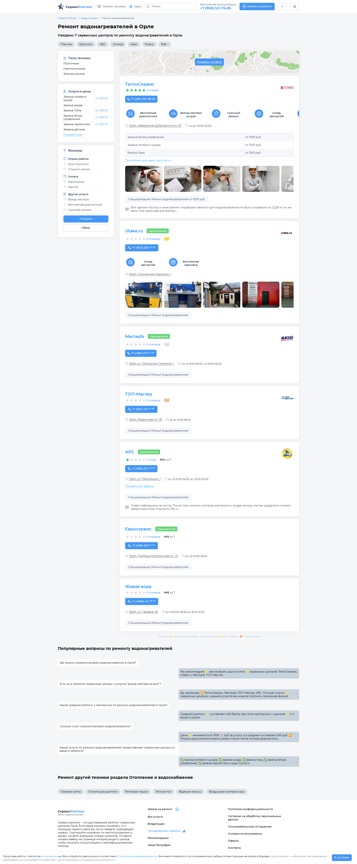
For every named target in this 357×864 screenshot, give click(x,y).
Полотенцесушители (103, 791)
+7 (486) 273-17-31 (142, 353)
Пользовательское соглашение (250, 826)
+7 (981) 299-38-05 (143, 99)
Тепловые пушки (136, 791)
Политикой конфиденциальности (137, 856)
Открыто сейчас (79, 169)
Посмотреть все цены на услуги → (148, 160)
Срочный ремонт (79, 210)
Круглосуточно (78, 164)
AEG (102, 44)
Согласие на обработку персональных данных (254, 818)
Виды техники (89, 18)
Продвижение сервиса (164, 831)
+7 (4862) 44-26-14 (143, 601)
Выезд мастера (78, 199)
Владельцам (156, 823)
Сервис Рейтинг (67, 18)
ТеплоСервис (139, 84)
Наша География (159, 845)
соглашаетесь (49, 856)
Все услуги (155, 816)
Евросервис (138, 529)
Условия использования (245, 833)
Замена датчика (74, 129)
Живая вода (138, 586)
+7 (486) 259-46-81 (143, 545)
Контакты (234, 847)
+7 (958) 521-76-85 (215, 8)
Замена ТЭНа (72, 110)
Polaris (149, 44)
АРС (129, 452)
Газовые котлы (71, 791)
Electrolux (85, 44)
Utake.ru (134, 230)
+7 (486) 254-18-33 (143, 468)
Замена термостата (76, 124)
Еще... (164, 44)
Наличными (76, 181)
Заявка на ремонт (259, 6)
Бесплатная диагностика (85, 204)
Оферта (233, 840)
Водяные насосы (190, 791)
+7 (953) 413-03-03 (143, 409)
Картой (73, 187)
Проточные (71, 63)
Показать (86, 218)
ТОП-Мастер (138, 394)
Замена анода (72, 105)
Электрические (74, 74)
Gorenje (118, 44)
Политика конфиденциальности (250, 809)
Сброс (86, 227)
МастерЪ (134, 336)
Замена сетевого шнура (75, 98)
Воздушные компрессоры (227, 791)
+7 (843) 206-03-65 (143, 247)
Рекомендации (158, 838)
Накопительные (74, 68)
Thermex (66, 44)
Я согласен (342, 857)
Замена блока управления (72, 117)
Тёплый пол (163, 791)
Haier (134, 44)
